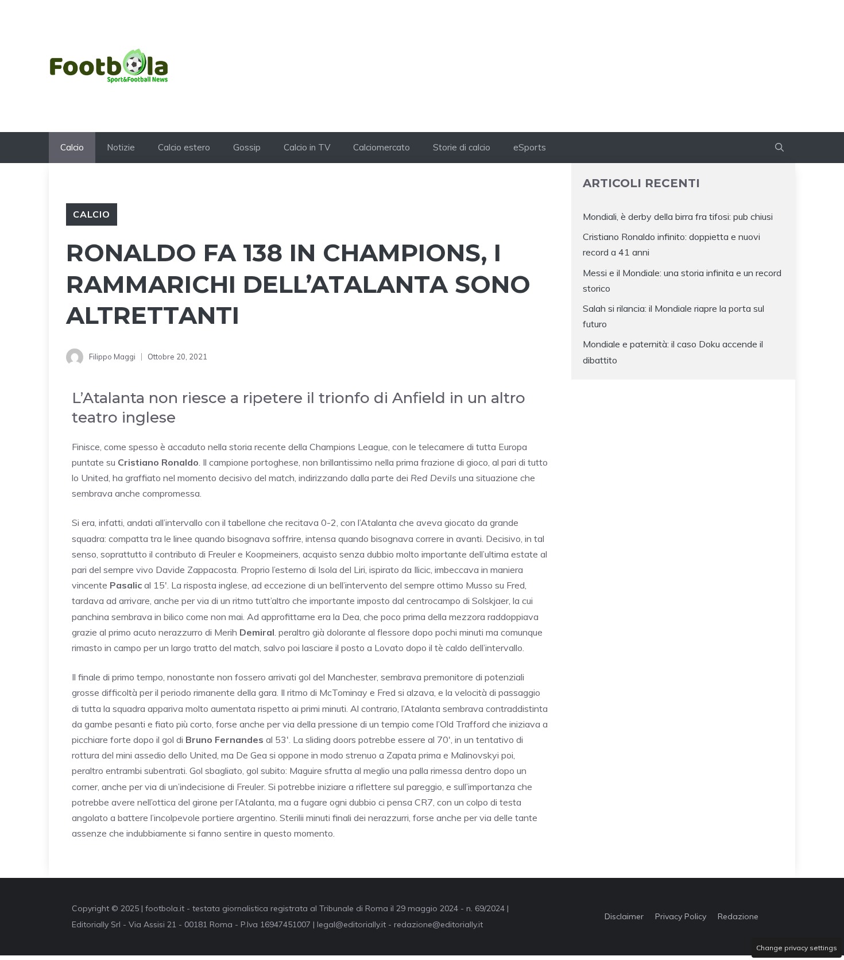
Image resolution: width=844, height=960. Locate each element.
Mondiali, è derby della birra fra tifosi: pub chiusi (678, 216)
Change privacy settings (796, 947)
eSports (529, 147)
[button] (779, 147)
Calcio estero (184, 147)
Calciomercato (381, 147)
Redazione (738, 916)
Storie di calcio (461, 147)
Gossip (247, 147)
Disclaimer (624, 916)
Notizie (121, 147)
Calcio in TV (307, 147)
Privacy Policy (680, 916)
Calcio (72, 147)
